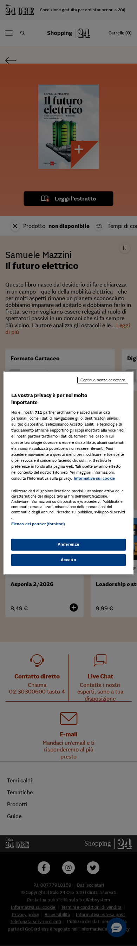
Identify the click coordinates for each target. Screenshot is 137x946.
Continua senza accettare (102, 380)
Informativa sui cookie (94, 478)
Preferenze (68, 544)
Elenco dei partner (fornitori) (38, 524)
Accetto (69, 560)
